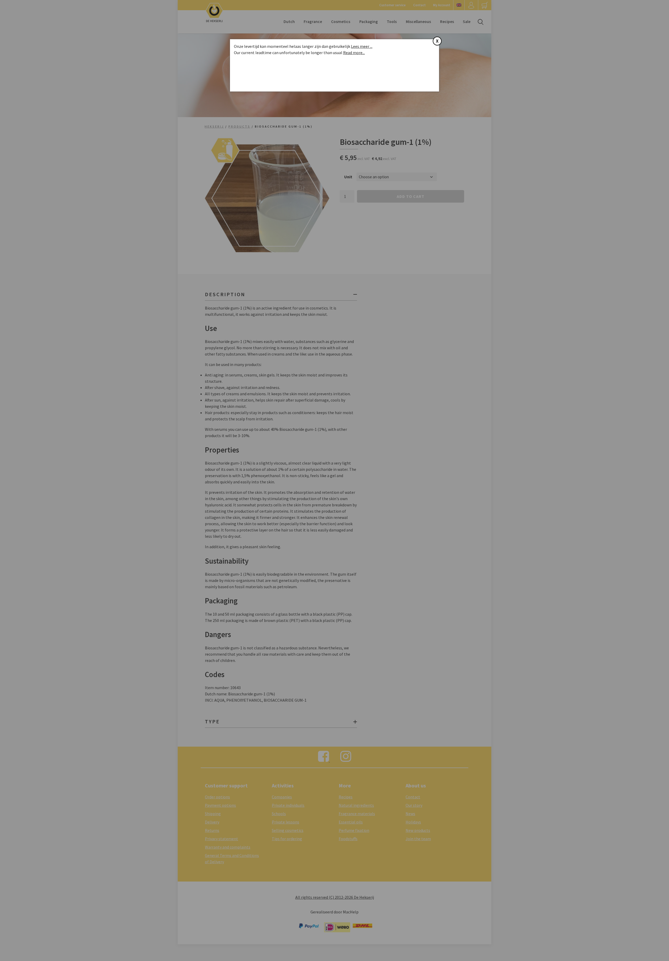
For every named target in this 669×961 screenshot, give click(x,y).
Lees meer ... (361, 46)
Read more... (354, 52)
